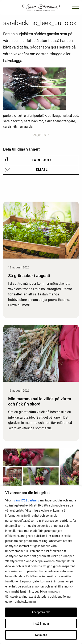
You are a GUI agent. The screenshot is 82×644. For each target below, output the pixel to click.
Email (42, 170)
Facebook (42, 160)
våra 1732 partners (26, 500)
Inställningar (41, 623)
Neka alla (41, 635)
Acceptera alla (41, 612)
